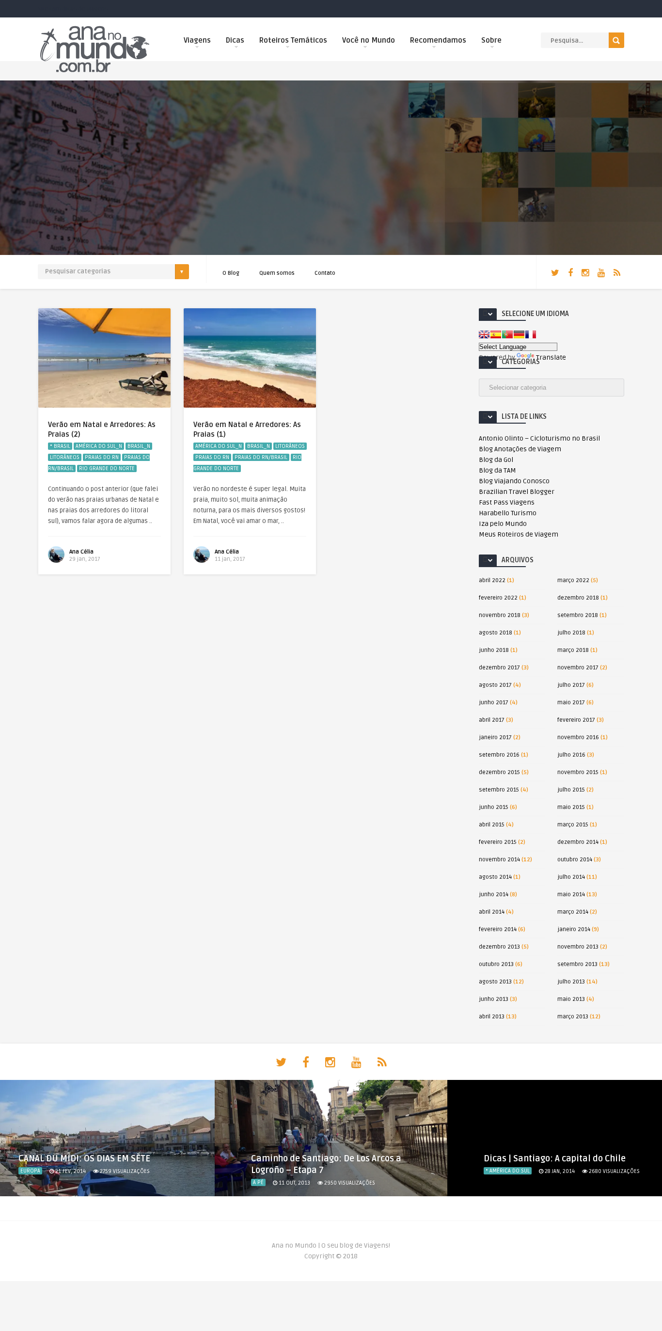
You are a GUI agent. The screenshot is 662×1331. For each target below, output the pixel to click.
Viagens (197, 40)
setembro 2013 (577, 964)
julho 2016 (571, 755)
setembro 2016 (499, 755)
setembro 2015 (499, 789)
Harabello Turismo (507, 513)
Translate (551, 357)
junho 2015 (493, 807)
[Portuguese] (507, 334)
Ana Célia (81, 551)
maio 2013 (571, 999)
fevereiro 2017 (576, 720)
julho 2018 (571, 632)
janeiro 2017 (495, 737)
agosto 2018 (495, 632)
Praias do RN (102, 457)
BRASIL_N (138, 446)
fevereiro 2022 (498, 598)
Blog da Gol (496, 460)
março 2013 (572, 1016)
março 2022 (573, 580)
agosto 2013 (495, 981)
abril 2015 (491, 824)
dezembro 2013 (499, 947)
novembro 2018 (499, 615)
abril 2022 (492, 580)
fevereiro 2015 (498, 842)
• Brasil (60, 446)
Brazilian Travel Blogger (516, 492)
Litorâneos (64, 457)
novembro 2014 (499, 859)
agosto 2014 (495, 877)
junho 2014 (493, 894)
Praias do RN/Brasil (261, 457)
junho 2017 (493, 702)
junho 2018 (494, 650)
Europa (30, 1171)
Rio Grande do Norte (107, 468)
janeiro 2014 (573, 929)
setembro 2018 (577, 615)
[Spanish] (495, 334)
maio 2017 (571, 702)
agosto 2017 (495, 685)
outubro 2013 (496, 964)
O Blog (230, 273)
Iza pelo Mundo (503, 524)
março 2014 (572, 912)
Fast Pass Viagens (507, 502)
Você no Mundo (368, 40)
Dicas (235, 40)
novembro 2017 (578, 667)
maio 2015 (571, 807)
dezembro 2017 (499, 667)
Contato (325, 273)
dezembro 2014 (578, 842)
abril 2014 (491, 912)
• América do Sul (508, 1171)
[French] (530, 334)
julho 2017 (571, 685)
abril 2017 (491, 720)
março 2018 (573, 650)
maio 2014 (571, 894)
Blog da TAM (497, 470)
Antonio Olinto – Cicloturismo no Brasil (539, 438)
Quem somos (277, 273)
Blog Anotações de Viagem (520, 449)
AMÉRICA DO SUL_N (99, 446)
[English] (484, 334)
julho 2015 (571, 789)
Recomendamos (438, 40)
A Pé (258, 1182)
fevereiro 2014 (498, 929)
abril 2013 (491, 1016)
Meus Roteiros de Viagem (518, 534)
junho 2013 (493, 999)
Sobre (491, 40)
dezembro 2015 (499, 772)
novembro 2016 (578, 737)
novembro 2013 (578, 947)
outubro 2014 (574, 859)
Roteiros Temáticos (293, 40)
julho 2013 (571, 981)
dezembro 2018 (578, 598)
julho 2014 (571, 877)
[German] (519, 334)
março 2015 (572, 824)
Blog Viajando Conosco (514, 481)
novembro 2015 (578, 772)
